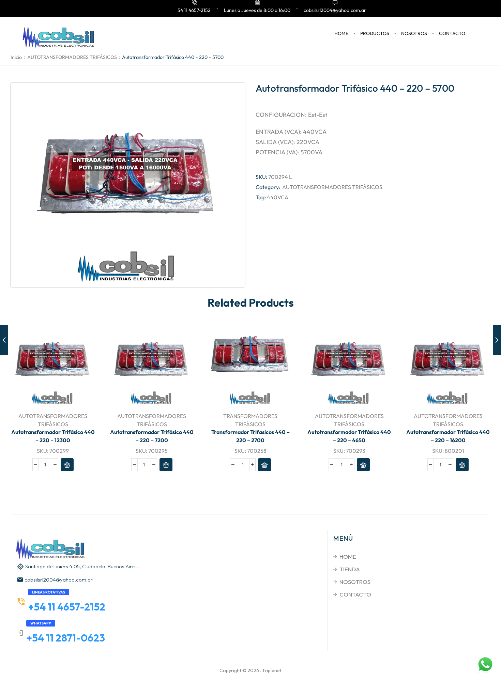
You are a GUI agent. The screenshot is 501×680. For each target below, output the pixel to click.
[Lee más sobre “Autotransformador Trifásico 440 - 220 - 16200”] (462, 464)
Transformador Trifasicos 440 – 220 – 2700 (250, 436)
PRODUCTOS (374, 33)
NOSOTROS (414, 33)
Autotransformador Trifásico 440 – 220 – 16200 (448, 436)
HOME (341, 33)
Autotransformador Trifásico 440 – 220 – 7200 (152, 436)
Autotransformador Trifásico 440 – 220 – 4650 (349, 436)
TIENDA (349, 569)
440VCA (277, 197)
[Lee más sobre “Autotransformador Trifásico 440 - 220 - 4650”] (363, 464)
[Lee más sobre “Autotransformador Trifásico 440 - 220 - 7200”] (166, 464)
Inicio (16, 57)
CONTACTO (452, 33)
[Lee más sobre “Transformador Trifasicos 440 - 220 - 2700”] (264, 464)
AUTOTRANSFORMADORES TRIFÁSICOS (72, 57)
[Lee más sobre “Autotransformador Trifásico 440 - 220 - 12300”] (67, 464)
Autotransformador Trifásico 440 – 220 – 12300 (53, 436)
